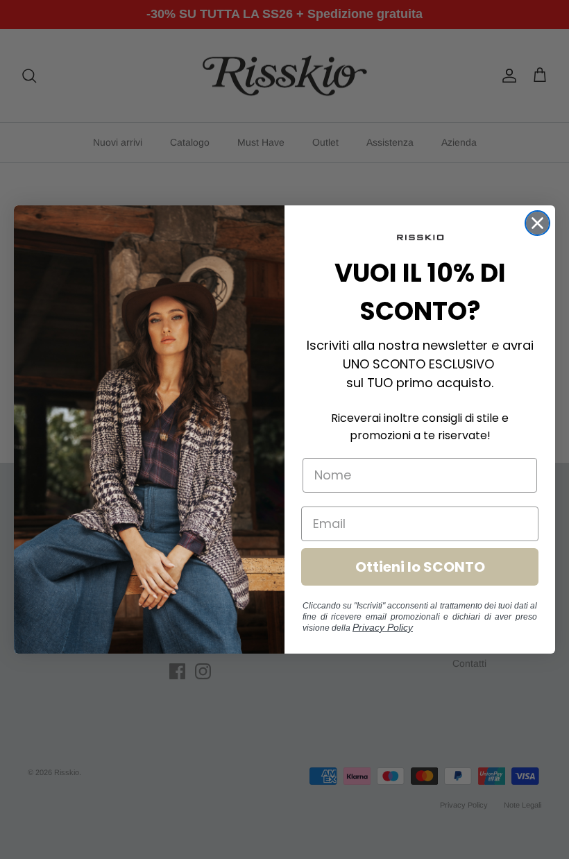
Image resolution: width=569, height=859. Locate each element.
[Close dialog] (537, 223)
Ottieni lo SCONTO (420, 567)
